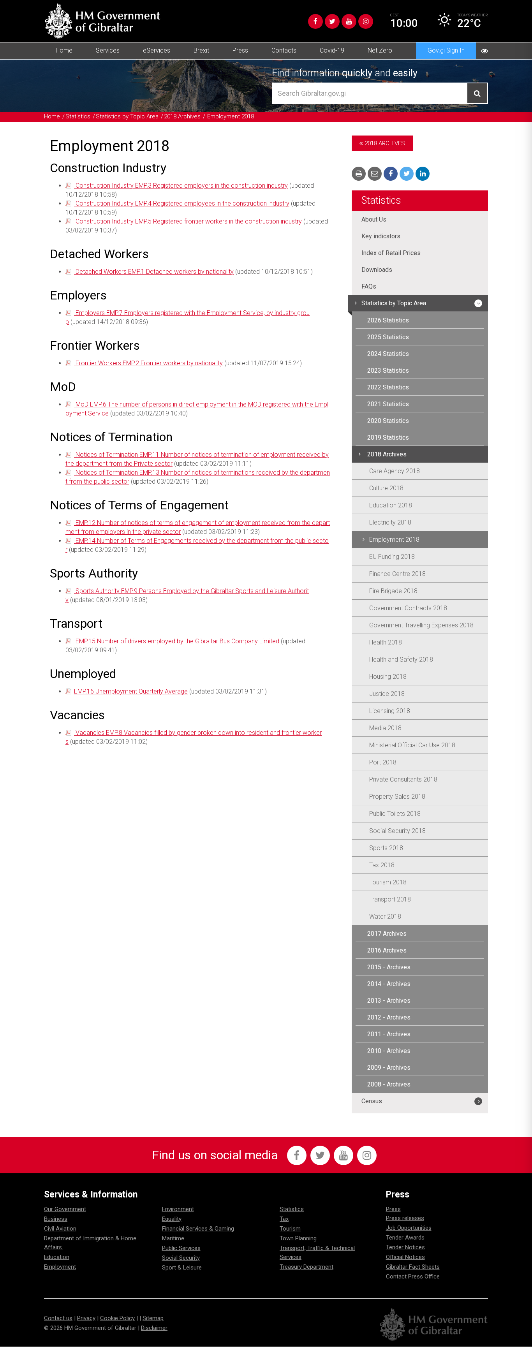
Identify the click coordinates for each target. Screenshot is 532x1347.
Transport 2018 (390, 899)
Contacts (283, 50)
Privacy (86, 1318)
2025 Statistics (388, 337)
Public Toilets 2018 (395, 813)
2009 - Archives (388, 1067)
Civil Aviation (60, 1228)
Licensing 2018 (389, 711)
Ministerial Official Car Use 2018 (412, 745)
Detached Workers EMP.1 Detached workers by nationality (154, 271)
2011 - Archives (388, 1034)
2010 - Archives (388, 1051)
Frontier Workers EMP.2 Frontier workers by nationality (148, 363)
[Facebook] (315, 21)
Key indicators (380, 236)
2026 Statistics (388, 320)
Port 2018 (382, 762)
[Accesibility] (484, 50)
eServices (156, 50)
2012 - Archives (388, 1017)
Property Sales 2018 (397, 796)
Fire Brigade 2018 (393, 591)
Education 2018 (390, 505)
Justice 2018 (387, 693)
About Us (373, 219)
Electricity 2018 (390, 522)
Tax (284, 1218)
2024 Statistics (388, 353)
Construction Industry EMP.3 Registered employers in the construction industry (181, 185)
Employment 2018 (230, 116)
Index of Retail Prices (391, 253)
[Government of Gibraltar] (102, 21)
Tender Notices (405, 1247)
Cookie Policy (117, 1318)
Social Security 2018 (397, 831)
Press (240, 50)
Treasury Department (306, 1266)
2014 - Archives (388, 984)
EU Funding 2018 (392, 556)
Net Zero (380, 50)
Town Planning (298, 1238)
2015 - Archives (388, 967)
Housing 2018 (388, 676)
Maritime (173, 1238)
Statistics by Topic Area (127, 116)
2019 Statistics (388, 437)
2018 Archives (182, 116)
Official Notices (405, 1257)
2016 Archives (387, 950)
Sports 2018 (386, 848)
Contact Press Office (413, 1276)
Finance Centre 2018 (397, 574)
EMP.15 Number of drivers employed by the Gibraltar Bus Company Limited (176, 641)
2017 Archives (387, 933)
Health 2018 (385, 642)
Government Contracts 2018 (408, 608)
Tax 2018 (382, 865)
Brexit (201, 50)
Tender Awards (405, 1237)
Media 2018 (385, 728)
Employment (60, 1266)
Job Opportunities (409, 1227)
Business (55, 1218)
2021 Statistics (388, 404)
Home (64, 50)
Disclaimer (154, 1327)
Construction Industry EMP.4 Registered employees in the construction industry (181, 203)
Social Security (181, 1257)
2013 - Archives (388, 1000)
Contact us (58, 1318)
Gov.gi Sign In (446, 50)
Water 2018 (385, 916)
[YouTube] (349, 21)
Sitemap (153, 1318)
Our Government (65, 1209)
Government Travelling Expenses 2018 (421, 625)
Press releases (405, 1218)
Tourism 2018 (388, 882)
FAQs (368, 286)
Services (108, 50)
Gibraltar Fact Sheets (413, 1266)
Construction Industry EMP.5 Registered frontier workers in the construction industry (188, 221)
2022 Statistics (388, 387)
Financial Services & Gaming (198, 1228)
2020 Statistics (388, 420)
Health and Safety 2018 (401, 659)
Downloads (376, 269)
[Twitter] (332, 21)
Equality (171, 1218)
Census (371, 1101)
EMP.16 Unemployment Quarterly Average (131, 691)
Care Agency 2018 (394, 471)
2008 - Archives (388, 1084)
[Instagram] (365, 21)
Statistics (77, 116)
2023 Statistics (388, 370)
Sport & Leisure (182, 1267)
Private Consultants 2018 (403, 779)
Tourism (290, 1228)
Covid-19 (332, 50)
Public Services (181, 1248)
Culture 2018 (386, 488)
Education (56, 1257)
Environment (178, 1209)
